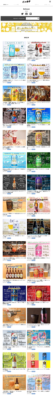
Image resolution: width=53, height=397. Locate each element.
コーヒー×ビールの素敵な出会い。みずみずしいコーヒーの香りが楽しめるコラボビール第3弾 (14, 259)
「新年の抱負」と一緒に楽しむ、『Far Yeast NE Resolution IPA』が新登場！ (12, 392)
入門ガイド (37, 4)
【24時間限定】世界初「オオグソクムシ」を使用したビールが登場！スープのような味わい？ (38, 59)
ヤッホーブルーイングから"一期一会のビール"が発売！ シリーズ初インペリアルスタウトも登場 (38, 236)
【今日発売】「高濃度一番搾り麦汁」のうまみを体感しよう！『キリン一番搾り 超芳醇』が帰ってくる (14, 103)
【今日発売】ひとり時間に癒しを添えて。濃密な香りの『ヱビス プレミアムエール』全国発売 (38, 192)
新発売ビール (5, 4)
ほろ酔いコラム (47, 4)
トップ (26, 4)
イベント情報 (16, 4)
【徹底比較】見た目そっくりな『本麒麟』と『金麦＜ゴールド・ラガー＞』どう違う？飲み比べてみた (38, 281)
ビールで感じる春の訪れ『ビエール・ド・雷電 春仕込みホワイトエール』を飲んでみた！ (38, 81)
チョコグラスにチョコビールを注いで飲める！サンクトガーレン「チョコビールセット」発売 (38, 325)
